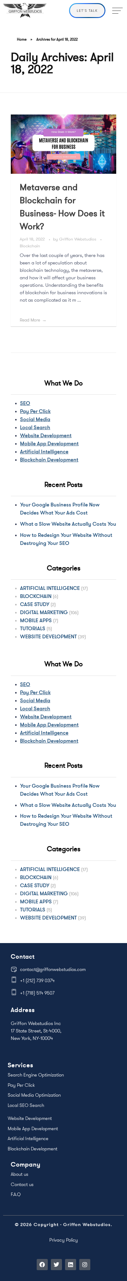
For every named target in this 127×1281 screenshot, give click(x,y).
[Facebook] (42, 1264)
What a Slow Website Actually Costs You (68, 523)
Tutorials (32, 628)
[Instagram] (84, 1264)
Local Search (35, 427)
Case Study (34, 604)
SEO (25, 403)
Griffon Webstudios (78, 239)
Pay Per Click (35, 411)
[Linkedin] (70, 1264)
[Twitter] (56, 1264)
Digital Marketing (44, 612)
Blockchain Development (49, 459)
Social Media (35, 419)
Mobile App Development (49, 443)
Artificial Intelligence (44, 451)
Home (22, 39)
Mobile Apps (36, 620)
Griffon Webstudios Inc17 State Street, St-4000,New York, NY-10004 (36, 1030)
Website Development (46, 435)
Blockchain (30, 246)
